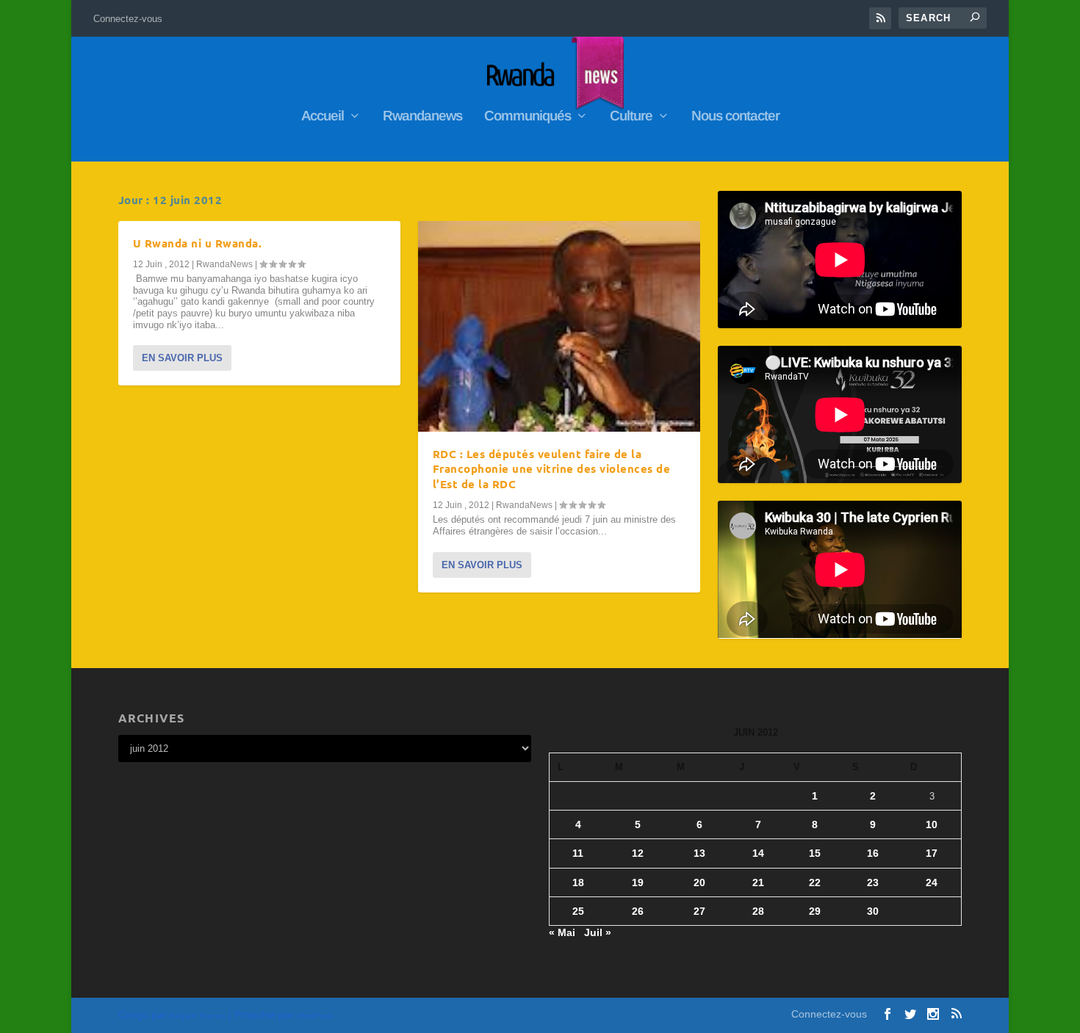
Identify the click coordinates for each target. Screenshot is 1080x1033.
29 (815, 911)
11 (577, 853)
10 (931, 824)
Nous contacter (735, 116)
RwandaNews (224, 264)
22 (815, 882)
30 (873, 911)
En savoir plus (182, 357)
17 (931, 853)
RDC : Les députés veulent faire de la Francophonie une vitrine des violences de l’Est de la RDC (552, 469)
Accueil (322, 116)
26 (638, 911)
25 (578, 911)
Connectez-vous (127, 18)
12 (638, 853)
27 (699, 911)
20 (699, 882)
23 (873, 882)
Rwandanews (422, 116)
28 (758, 911)
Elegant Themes (198, 1016)
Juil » (597, 932)
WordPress (315, 1016)
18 (578, 882)
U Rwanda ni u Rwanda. (197, 243)
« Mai (562, 932)
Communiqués (527, 116)
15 (815, 853)
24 (931, 882)
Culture (631, 116)
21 (758, 882)
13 (699, 853)
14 (758, 853)
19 (638, 882)
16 (873, 853)
